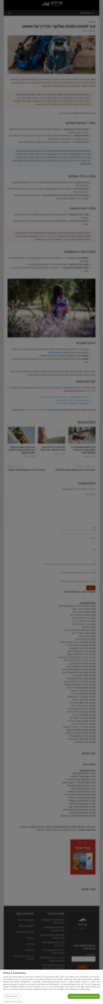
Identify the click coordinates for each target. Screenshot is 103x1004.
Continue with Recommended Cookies (84, 996)
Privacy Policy (17, 1001)
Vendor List (7, 1001)
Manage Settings (12, 996)
